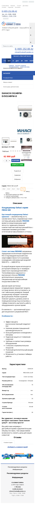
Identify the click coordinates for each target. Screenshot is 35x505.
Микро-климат (7, 82)
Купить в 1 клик (17, 165)
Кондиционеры (8, 78)
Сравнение (17, 175)
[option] (25, 119)
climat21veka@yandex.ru (24, 52)
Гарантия (10, 7)
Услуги (19, 5)
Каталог (13, 5)
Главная (7, 61)
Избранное (17, 179)
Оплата (4, 7)
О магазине (5, 5)
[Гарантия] (17, 458)
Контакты (17, 7)
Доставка (25, 5)
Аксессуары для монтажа (11, 87)
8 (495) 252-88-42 (24, 49)
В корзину (15, 160)
